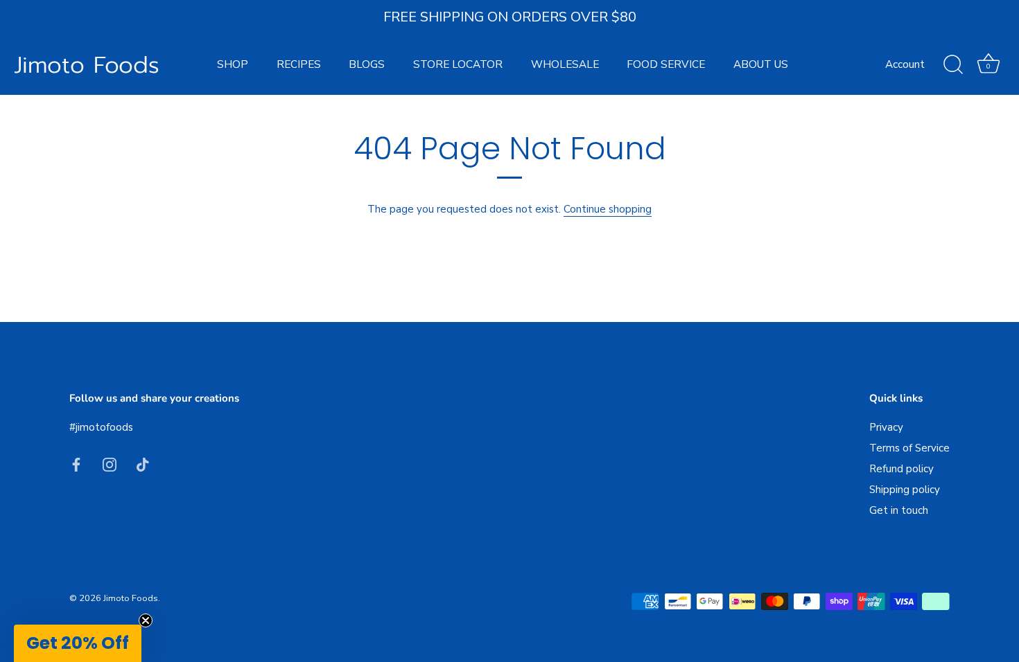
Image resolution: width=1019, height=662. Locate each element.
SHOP (232, 64)
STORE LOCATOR (458, 64)
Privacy (886, 427)
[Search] (953, 65)
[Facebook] (76, 464)
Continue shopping (608, 209)
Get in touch (898, 510)
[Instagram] (109, 464)
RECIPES (299, 64)
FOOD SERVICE (666, 64)
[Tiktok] (143, 464)
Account (905, 64)
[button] (77, 643)
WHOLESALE (565, 64)
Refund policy (901, 469)
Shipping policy (904, 489)
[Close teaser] (146, 620)
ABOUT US (760, 64)
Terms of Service (909, 448)
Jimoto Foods (86, 65)
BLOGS (367, 64)
